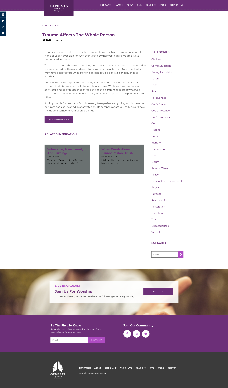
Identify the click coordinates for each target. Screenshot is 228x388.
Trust (154, 219)
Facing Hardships (161, 72)
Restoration (158, 206)
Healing (58, 40)
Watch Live (158, 292)
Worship (156, 232)
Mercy (155, 161)
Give (139, 5)
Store (162, 5)
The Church (158, 213)
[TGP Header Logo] (59, 8)
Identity (156, 142)
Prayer (155, 187)
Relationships (159, 200)
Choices (156, 59)
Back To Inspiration (58, 119)
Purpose (156, 193)
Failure (155, 78)
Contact (173, 5)
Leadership (158, 149)
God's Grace (158, 104)
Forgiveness (158, 97)
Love (154, 155)
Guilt (154, 123)
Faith (154, 85)
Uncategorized (160, 225)
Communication (161, 65)
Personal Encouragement (166, 181)
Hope (154, 136)
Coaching (150, 5)
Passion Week (159, 168)
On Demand (111, 368)
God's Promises (160, 117)
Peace (155, 174)
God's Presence (160, 110)
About (130, 5)
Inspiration (106, 5)
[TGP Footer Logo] (57, 363)
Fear (154, 91)
